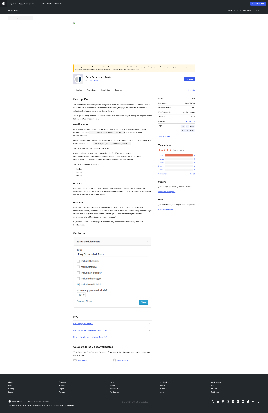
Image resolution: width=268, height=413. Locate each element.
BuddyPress (216, 392)
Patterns (62, 392)
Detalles (78, 90)
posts (192, 126)
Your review (162, 174)
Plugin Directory (13, 10)
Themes (62, 385)
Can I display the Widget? (83, 324)
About (10, 382)
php (187, 126)
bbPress (215, 389)
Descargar (189, 79)
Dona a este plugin (165, 209)
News (10, 385)
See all (192, 174)
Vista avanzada (164, 136)
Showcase (62, 382)
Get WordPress (258, 3)
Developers (114, 389)
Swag (163, 392)
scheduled (185, 130)
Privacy (11, 392)
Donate (163, 389)
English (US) (190, 121)
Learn (112, 382)
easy (183, 126)
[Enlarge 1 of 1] (149, 240)
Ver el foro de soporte (166, 192)
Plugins (61, 389)
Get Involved (164, 382)
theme (192, 130)
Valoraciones (91, 90)
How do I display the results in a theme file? (90, 337)
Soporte (191, 90)
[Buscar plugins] (30, 18)
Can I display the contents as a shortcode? (90, 330)
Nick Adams (93, 81)
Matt (213, 385)
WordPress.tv (115, 392)
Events (162, 385)
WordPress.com (217, 382)
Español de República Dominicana (39, 402)
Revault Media (122, 360)
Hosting (11, 389)
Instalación (105, 90)
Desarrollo (118, 90)
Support (112, 385)
